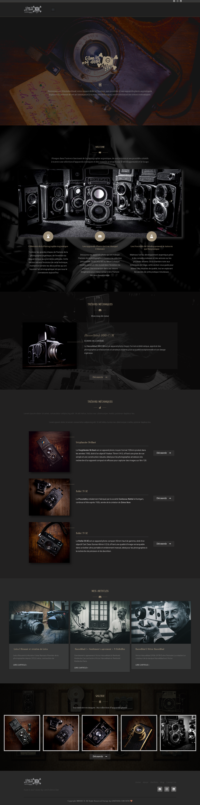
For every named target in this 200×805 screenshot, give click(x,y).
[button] (53, 9)
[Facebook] (159, 789)
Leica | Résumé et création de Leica (30, 649)
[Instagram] (166, 789)
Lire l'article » (20, 665)
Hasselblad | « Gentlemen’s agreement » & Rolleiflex (99, 649)
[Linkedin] (173, 789)
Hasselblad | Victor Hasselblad (150, 649)
